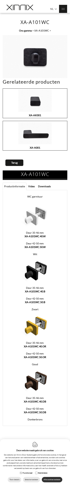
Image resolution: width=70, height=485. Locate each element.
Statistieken (43, 473)
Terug (14, 162)
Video (31, 186)
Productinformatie (14, 186)
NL (52, 9)
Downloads (44, 186)
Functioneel (27, 473)
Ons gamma (25, 30)
